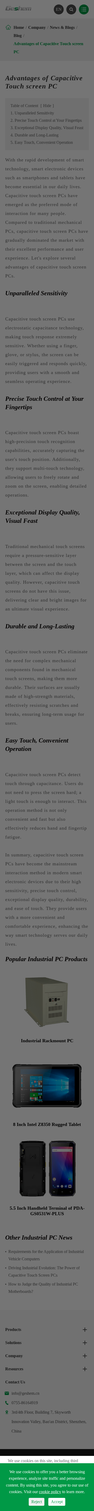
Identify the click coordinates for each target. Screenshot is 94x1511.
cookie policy (50, 1491)
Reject (36, 1501)
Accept (57, 1501)
